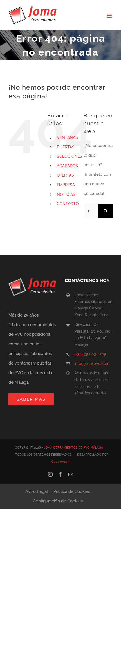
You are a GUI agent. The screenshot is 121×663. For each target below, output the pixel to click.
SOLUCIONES (69, 156)
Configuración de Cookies (58, 501)
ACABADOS (67, 166)
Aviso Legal (36, 491)
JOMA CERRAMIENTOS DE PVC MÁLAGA (73, 447)
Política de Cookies (71, 491)
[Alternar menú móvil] (110, 16)
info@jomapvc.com (91, 363)
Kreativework (60, 462)
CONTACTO (68, 203)
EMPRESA (66, 185)
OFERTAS (65, 175)
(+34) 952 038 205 (90, 354)
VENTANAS (67, 137)
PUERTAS (66, 147)
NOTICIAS (66, 194)
